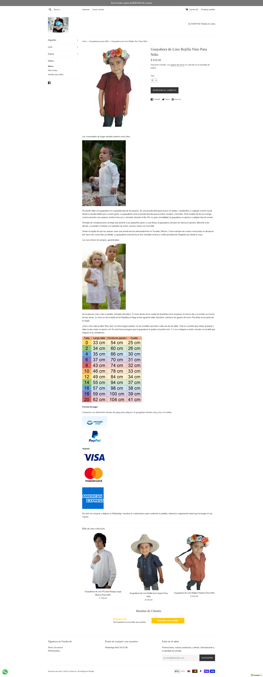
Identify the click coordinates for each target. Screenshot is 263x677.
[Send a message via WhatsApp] (5, 672)
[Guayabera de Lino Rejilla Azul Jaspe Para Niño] (148, 561)
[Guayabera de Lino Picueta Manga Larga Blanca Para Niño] (103, 560)
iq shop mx (72, 671)
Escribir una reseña (168, 620)
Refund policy (54, 651)
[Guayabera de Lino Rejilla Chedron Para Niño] (194, 561)
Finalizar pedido (208, 10)
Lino (63, 47)
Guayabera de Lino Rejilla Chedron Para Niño (194, 593)
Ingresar (85, 10)
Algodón (63, 40)
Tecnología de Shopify (85, 671)
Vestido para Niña (55, 75)
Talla (152, 76)
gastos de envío (178, 65)
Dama (63, 54)
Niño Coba (52, 70)
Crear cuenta (98, 10)
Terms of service (55, 647)
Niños (63, 61)
